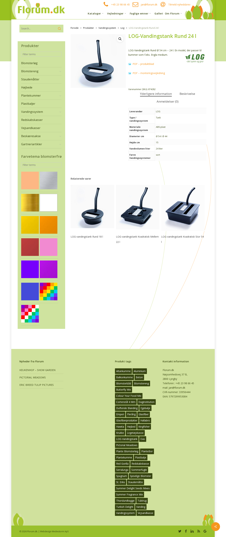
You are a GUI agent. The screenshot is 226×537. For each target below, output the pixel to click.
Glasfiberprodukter (126, 420)
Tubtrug (142, 500)
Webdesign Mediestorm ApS (54, 531)
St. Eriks (120, 482)
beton (139, 377)
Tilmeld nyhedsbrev (179, 4)
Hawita (120, 426)
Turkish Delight (124, 506)
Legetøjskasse (135, 432)
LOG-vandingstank (126, 439)
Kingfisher (144, 426)
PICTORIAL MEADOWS (32, 377)
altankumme (123, 371)
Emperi (120, 414)
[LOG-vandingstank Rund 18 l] (92, 208)
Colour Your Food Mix (128, 395)
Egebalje (145, 408)
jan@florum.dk (149, 4)
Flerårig (131, 414)
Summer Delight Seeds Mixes (133, 488)
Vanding (140, 506)
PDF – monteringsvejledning (148, 73)
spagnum (121, 476)
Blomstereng (141, 383)
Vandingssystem (107, 27)
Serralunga (122, 469)
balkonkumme (124, 377)
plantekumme (124, 457)
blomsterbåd (123, 383)
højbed (131, 426)
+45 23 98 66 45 (120, 4)
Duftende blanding (127, 408)
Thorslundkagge (125, 500)
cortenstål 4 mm (125, 402)
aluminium (140, 371)
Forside (75, 27)
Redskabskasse (140, 463)
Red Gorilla (122, 463)
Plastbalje (140, 457)
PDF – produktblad (143, 64)
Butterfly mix (123, 389)
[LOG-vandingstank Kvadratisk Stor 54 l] (183, 208)
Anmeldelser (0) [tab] (168, 101)
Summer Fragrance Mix (129, 494)
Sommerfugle (139, 469)
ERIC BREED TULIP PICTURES (36, 384)
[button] (120, 39)
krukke (120, 432)
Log (122, 27)
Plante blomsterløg (127, 451)
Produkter (88, 27)
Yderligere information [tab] (156, 94)
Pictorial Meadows (126, 445)
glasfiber (144, 414)
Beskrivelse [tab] (187, 94)
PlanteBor (147, 451)
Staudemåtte (135, 482)
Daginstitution (146, 402)
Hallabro (145, 420)
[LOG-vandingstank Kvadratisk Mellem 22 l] (137, 208)
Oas (142, 439)
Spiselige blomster (140, 476)
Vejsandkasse (145, 513)
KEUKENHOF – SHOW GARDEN (37, 370)
